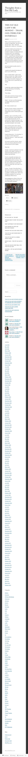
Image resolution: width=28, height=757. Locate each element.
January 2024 (8, 399)
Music (6, 691)
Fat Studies (7, 649)
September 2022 (8, 431)
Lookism (6, 677)
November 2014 (8, 567)
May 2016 (7, 539)
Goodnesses (7, 659)
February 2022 (8, 445)
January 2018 (8, 519)
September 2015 (8, 551)
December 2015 (8, 545)
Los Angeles (7, 679)
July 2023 (7, 411)
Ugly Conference (8, 719)
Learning (6, 675)
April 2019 (7, 513)
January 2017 (8, 529)
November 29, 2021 (13, 39)
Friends (6, 655)
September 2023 (8, 407)
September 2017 (8, 521)
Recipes (6, 701)
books (6, 609)
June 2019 (7, 509)
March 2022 (7, 443)
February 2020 (8, 493)
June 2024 (7, 389)
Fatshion (7, 651)
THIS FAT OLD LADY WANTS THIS (12, 304)
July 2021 (7, 459)
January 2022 (8, 447)
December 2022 (8, 425)
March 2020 (7, 491)
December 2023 (8, 401)
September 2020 (8, 479)
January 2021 (8, 471)
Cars (6, 611)
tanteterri (7, 39)
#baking (6, 593)
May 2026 (7, 347)
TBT (6, 707)
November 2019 (8, 499)
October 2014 (8, 569)
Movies (6, 689)
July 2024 (7, 387)
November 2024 (8, 381)
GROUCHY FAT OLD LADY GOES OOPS (13, 230)
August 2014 (7, 573)
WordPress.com (8, 742)
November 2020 (8, 475)
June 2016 (7, 537)
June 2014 (7, 577)
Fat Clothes (7, 639)
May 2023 (7, 415)
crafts (6, 623)
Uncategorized (17, 209)
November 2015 (8, 547)
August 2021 (7, 457)
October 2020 (8, 477)
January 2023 (8, 423)
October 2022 (8, 429)
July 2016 (7, 535)
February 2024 (8, 397)
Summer (6, 705)
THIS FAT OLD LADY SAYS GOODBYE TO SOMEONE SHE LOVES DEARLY (13, 302)
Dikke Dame (7, 629)
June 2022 (7, 437)
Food (6, 653)
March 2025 (7, 375)
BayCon (6, 605)
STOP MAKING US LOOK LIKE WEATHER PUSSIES (11, 227)
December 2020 (8, 473)
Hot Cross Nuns (8, 669)
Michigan (7, 683)
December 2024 (8, 379)
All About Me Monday (9, 597)
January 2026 (8, 355)
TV (5, 717)
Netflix (6, 695)
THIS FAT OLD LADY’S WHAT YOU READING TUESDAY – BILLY (20, 256)
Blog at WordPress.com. (10, 750)
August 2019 (7, 505)
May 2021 (7, 463)
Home (6, 667)
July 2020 (7, 483)
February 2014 (8, 585)
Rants (6, 699)
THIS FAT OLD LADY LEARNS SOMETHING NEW (11, 307)
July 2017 (7, 525)
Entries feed (7, 738)
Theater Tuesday (8, 713)
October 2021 (8, 453)
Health (6, 663)
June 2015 (7, 555)
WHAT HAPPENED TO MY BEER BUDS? (14, 224)
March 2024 (7, 395)
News (6, 697)
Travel (6, 715)
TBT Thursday (8, 709)
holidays (6, 665)
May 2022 (7, 439)
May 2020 (7, 487)
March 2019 (7, 515)
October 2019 (8, 501)
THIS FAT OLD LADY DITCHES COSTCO (13, 299)
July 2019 (7, 507)
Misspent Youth (8, 685)
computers (7, 619)
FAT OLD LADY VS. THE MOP (11, 217)
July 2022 (7, 435)
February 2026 (8, 353)
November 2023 (8, 403)
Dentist (6, 625)
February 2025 (8, 377)
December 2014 (8, 565)
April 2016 (7, 541)
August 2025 (7, 365)
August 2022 (7, 433)
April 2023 (7, 417)
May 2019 (7, 511)
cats (6, 613)
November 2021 (8, 451)
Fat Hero (7, 643)
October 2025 (8, 361)
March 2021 (7, 467)
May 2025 (7, 371)
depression (7, 627)
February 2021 (8, 469)
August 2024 (7, 385)
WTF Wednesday (8, 727)
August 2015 (7, 553)
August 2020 (7, 481)
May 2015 (7, 557)
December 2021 (8, 449)
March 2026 (7, 351)
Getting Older (7, 657)
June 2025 (7, 369)
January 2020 (8, 495)
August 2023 (7, 409)
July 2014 (7, 575)
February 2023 (8, 421)
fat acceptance (8, 637)
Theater (6, 711)
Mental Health (8, 681)
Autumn (6, 603)
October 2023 (8, 405)
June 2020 (7, 485)
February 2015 (8, 561)
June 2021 (7, 461)
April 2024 (7, 393)
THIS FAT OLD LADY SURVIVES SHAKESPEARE (12, 310)
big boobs (7, 607)
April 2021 (7, 465)
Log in (6, 736)
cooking (6, 621)
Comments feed (8, 740)
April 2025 (7, 373)
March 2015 (7, 559)
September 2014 (8, 571)
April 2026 (7, 349)
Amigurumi (7, 599)
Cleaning (7, 615)
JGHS (6, 673)
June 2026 (7, 345)
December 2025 (8, 357)
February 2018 (8, 517)
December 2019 (8, 497)
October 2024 (8, 383)
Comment (18, 285)
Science (6, 703)
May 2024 (7, 391)
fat (5, 635)
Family (6, 633)
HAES (6, 661)
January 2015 (8, 563)
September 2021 (8, 455)
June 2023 (7, 413)
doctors (6, 631)
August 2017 (7, 523)
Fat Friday (7, 641)
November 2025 (8, 359)
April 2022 (7, 441)
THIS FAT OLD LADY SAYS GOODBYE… (15, 320)
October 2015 (8, 549)
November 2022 (8, 427)
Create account (8, 734)
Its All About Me (8, 671)
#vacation (7, 595)
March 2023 (7, 419)
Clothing (6, 617)
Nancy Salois (12, 332)
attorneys (7, 601)
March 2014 (7, 583)
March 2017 (7, 527)
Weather (6, 723)
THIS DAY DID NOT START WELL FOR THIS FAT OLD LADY (13, 245)
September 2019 (8, 503)
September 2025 (8, 363)
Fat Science (7, 647)
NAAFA (6, 693)
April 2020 (7, 489)
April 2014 (7, 581)
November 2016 (8, 533)
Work (6, 725)
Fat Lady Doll (7, 645)
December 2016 (8, 531)
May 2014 (7, 579)
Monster (6, 687)
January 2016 (8, 543)
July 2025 (7, 367)
